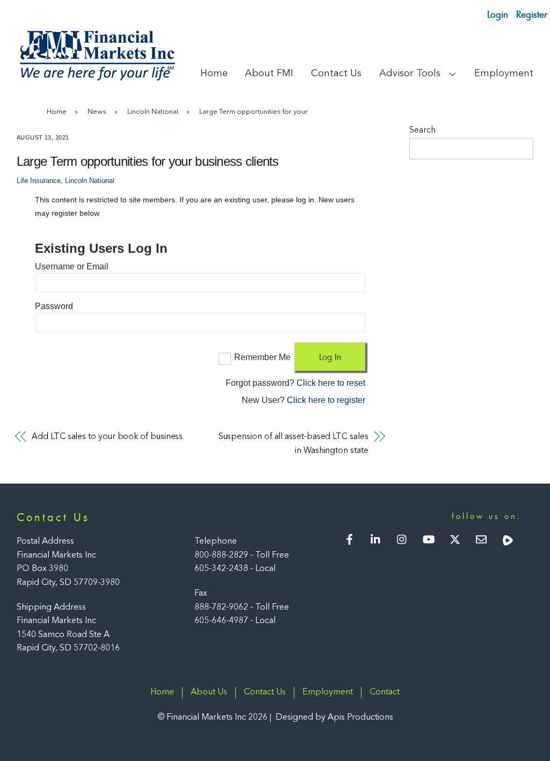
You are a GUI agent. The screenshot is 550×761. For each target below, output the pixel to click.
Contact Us (336, 73)
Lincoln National (89, 181)
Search (422, 130)
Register (531, 14)
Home (214, 73)
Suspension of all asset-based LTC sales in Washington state (293, 444)
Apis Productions (360, 717)
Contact (385, 692)
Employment (503, 73)
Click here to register (326, 400)
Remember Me (262, 357)
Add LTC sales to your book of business (107, 437)
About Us (209, 692)
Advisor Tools (409, 73)
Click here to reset (330, 382)
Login (497, 14)
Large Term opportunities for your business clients (148, 161)
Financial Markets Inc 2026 (217, 717)
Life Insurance (39, 181)
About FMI (269, 73)
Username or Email (71, 266)
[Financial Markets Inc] (97, 78)
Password (54, 306)
